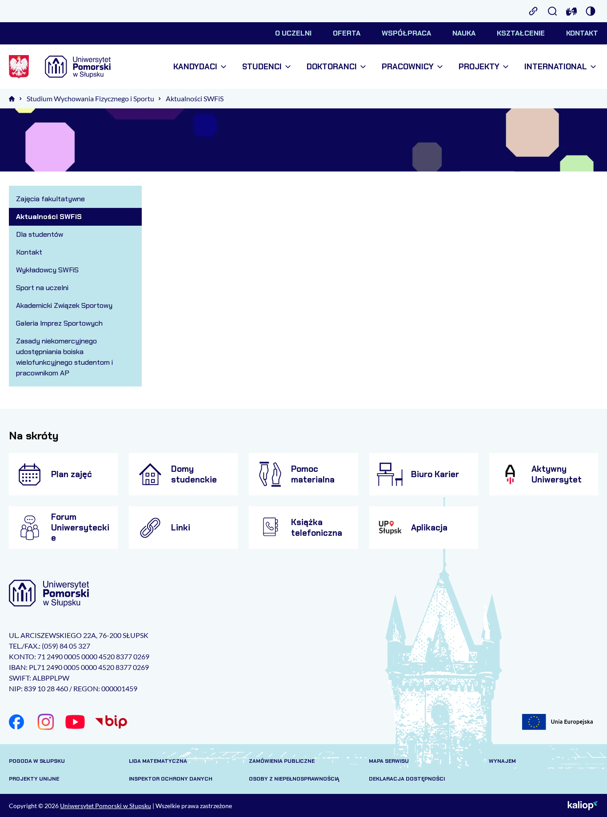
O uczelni (293, 33)
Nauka (463, 33)
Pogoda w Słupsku (37, 761)
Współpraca (406, 33)
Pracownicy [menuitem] (408, 67)
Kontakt (582, 33)
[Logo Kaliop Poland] (582, 805)
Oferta (346, 33)
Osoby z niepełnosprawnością (294, 778)
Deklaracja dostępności (407, 778)
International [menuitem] (555, 67)
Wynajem (502, 761)
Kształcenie (521, 33)
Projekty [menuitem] (479, 67)
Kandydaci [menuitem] (195, 67)
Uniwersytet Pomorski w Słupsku (105, 805)
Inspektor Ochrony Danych (170, 778)
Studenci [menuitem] (262, 67)
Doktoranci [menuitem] (332, 67)
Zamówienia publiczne (282, 761)
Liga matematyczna (158, 761)
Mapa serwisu (389, 761)
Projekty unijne (34, 778)
